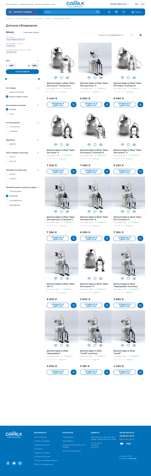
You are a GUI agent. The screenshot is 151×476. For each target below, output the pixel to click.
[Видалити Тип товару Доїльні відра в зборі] (24, 39)
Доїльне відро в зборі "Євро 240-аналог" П (94, 285)
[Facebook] (8, 463)
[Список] (140, 35)
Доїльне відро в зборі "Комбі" (124, 352)
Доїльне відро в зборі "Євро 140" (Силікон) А (127, 218)
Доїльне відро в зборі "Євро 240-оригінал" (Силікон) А (61, 218)
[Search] (98, 12)
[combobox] (72, 12)
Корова (48, 18)
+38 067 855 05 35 (126, 433)
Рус (137, 4)
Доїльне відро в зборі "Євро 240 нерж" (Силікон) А (127, 84)
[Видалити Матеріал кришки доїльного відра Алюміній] (15, 52)
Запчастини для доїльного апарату (74, 446)
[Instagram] (20, 463)
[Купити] (73, 104)
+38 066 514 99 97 (126, 436)
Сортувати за (103, 35)
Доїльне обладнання (23, 18)
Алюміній (38, 18)
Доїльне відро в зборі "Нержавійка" (57, 352)
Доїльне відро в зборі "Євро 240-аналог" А (127, 151)
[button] (55, 78)
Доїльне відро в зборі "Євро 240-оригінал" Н (94, 84)
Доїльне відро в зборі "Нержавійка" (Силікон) (125, 285)
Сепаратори (68, 437)
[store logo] (75, 4)
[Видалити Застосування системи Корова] (14, 46)
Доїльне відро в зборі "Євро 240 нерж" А (61, 151)
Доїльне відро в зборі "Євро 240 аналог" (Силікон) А (94, 151)
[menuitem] (12, 4)
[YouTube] (14, 463)
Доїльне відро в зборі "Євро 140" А (61, 285)
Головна (9, 18)
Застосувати (22, 72)
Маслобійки (68, 441)
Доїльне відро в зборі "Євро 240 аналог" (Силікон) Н (61, 84)
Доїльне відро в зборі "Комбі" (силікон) (91, 352)
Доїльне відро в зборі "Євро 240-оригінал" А (94, 218)
